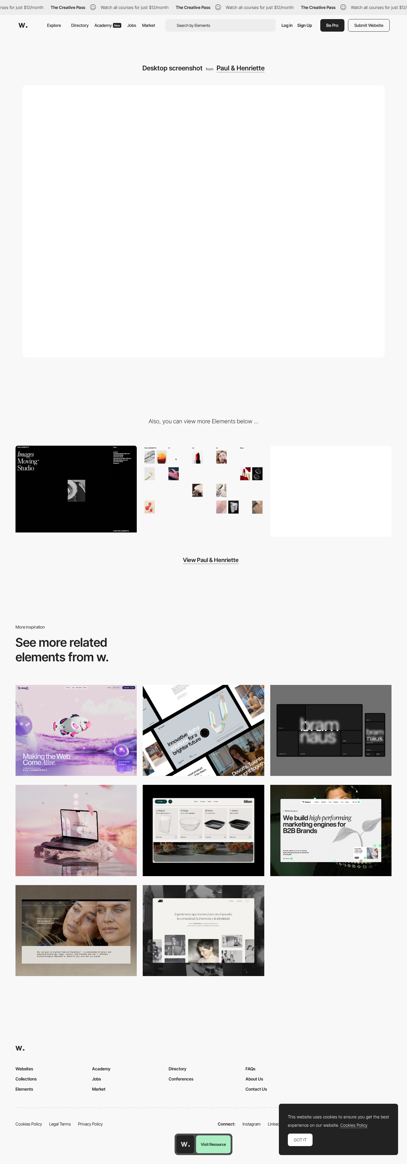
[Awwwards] (22, 25)
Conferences (181, 1078)
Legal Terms (60, 1123)
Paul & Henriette (241, 68)
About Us (254, 1078)
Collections (26, 1078)
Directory (79, 25)
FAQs (250, 1068)
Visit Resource (213, 1144)
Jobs (131, 25)
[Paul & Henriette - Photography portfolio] (203, 489)
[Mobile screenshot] (331, 491)
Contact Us (256, 1089)
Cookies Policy (28, 1123)
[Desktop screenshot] (203, 930)
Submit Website (368, 25)
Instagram (252, 1123)
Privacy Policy (90, 1123)
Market (148, 25)
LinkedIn (275, 1123)
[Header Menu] (203, 830)
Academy (107, 25)
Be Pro (332, 25)
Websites (24, 1068)
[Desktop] (76, 730)
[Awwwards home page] (185, 1144)
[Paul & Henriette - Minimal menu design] (76, 489)
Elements (24, 1089)
